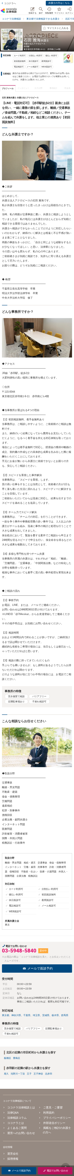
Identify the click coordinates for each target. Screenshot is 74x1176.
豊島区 (16, 1058)
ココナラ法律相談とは (21, 1107)
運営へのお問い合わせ (21, 1133)
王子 (29, 1073)
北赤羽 (48, 1073)
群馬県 (64, 1015)
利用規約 (48, 1112)
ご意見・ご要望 (52, 1107)
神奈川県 (16, 1015)
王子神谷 (38, 1073)
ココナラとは (15, 1122)
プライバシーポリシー (57, 1117)
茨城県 (45, 1015)
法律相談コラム (17, 1117)
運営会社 (12, 1153)
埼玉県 (36, 1015)
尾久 (6, 1073)
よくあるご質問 (17, 1127)
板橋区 (7, 1058)
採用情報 (12, 1158)
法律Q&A (13, 1112)
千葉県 (26, 1015)
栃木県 (55, 1015)
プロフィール (8, 88)
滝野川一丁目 (18, 1073)
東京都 (5, 1015)
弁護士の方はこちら (59, 3)
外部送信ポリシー (54, 1122)
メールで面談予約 (40, 968)
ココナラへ (10, 3)
